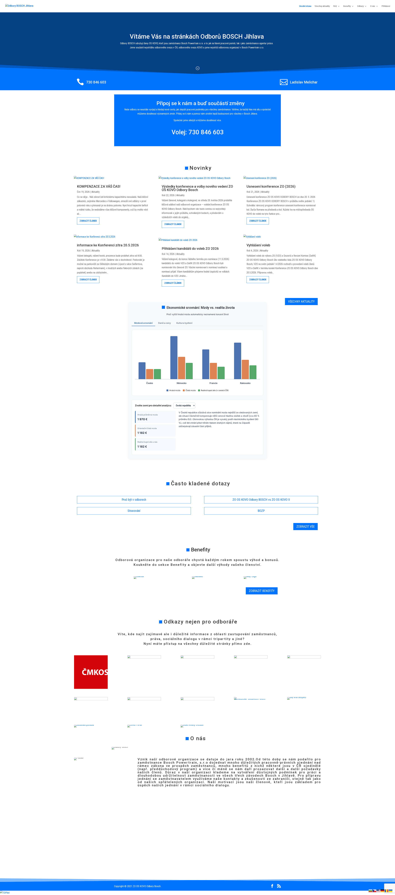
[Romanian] (387, 890)
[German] (383, 890)
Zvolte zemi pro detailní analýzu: (153, 405)
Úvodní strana (305, 6)
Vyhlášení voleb (258, 245)
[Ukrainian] (391, 890)
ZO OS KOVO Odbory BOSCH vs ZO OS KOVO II (261, 500)
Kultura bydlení (184, 323)
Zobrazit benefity (261, 591)
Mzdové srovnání (143, 323)
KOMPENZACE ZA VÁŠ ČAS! (98, 186)
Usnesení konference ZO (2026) (271, 186)
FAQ (335, 6)
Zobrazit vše (305, 526)
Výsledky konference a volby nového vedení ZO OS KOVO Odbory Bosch (197, 188)
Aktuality (95, 191)
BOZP (261, 511)
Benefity (347, 6)
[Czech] (375, 890)
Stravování (134, 511)
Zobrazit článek (88, 221)
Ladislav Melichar (304, 82)
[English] (379, 890)
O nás (372, 6)
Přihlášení (386, 6)
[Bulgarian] (371, 890)
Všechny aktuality (322, 6)
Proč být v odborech (134, 500)
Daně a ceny (164, 323)
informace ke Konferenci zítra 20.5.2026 (108, 245)
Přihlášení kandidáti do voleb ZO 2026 (190, 249)
